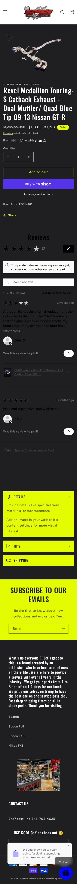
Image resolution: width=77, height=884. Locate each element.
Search (14, 717)
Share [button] (12, 215)
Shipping (8, 133)
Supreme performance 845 (33, 878)
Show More (11, 330)
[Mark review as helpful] (69, 353)
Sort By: (47, 292)
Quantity (9, 148)
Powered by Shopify (56, 878)
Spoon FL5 (16, 726)
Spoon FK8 (17, 736)
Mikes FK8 (16, 745)
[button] (5, 12)
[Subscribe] (63, 629)
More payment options (38, 194)
